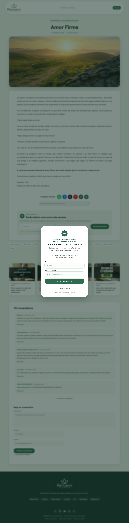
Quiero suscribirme (64, 281)
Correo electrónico (51, 270)
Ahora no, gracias (64, 288)
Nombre (47, 261)
